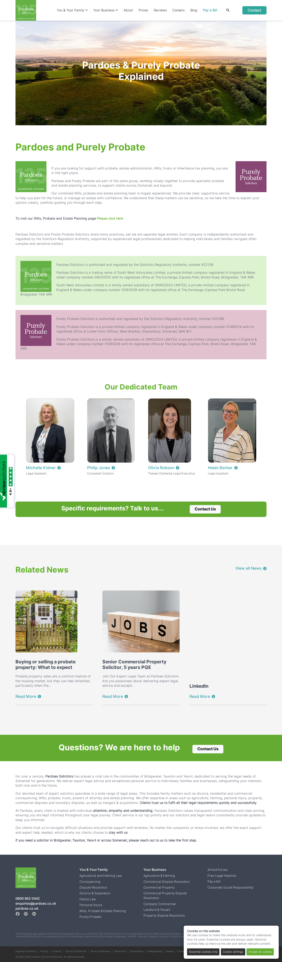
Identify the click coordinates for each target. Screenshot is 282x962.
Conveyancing (89, 882)
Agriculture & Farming (159, 876)
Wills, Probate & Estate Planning (102, 911)
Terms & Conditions (75, 951)
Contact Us (205, 509)
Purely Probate (90, 917)
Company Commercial (159, 904)
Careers (178, 10)
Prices (143, 10)
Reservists (120, 951)
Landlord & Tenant (156, 910)
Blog (193, 10)
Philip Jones (98, 467)
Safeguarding (155, 951)
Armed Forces (217, 870)
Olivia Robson (161, 467)
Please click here (110, 218)
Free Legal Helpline (221, 876)
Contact (254, 10)
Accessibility (137, 951)
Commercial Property (159, 887)
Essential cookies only (203, 951)
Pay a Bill (210, 10)
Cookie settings (233, 951)
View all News (248, 568)
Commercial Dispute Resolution (166, 882)
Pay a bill (213, 881)
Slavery (170, 951)
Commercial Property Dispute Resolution (165, 895)
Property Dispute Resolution (164, 915)
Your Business (104, 10)
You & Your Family (71, 10)
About (128, 10)
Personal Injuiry (90, 905)
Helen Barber (220, 467)
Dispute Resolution (93, 887)
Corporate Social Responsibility (230, 887)
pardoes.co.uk (26, 908)
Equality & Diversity (26, 951)
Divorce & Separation (94, 893)
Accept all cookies (260, 951)
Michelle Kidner (41, 467)
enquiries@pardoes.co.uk (35, 903)
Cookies (56, 951)
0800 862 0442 (27, 898)
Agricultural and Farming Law (100, 876)
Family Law (87, 899)
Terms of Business (100, 951)
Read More (25, 696)
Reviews (160, 10)
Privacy (44, 951)
